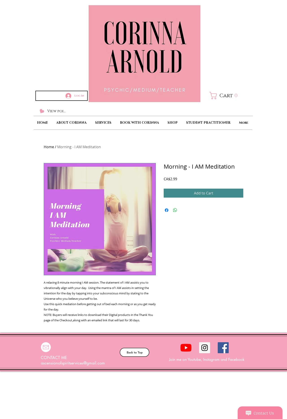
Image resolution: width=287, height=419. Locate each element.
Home (49, 146)
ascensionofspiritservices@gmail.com (73, 363)
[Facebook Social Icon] (223, 347)
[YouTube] (185, 347)
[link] (226, 95)
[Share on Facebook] (166, 210)
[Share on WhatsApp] (175, 210)
